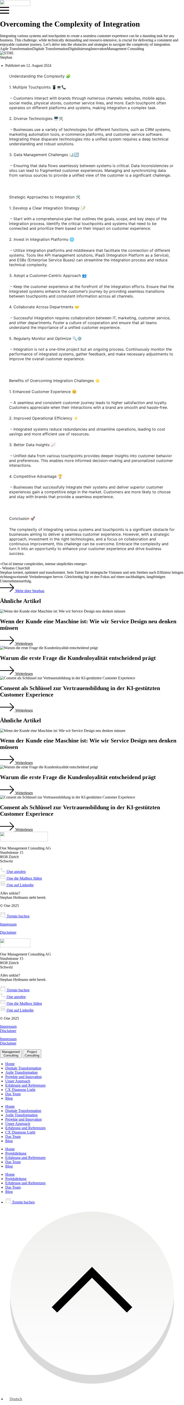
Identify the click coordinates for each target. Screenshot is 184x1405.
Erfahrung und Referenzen (25, 1085)
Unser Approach (17, 1081)
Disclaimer (8, 932)
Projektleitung (15, 1153)
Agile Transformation (21, 1072)
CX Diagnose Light (20, 1090)
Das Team (13, 1094)
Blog (9, 1098)
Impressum (8, 924)
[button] (16, 643)
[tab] (11, 1053)
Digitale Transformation (23, 1068)
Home (10, 1064)
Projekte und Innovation (23, 1077)
